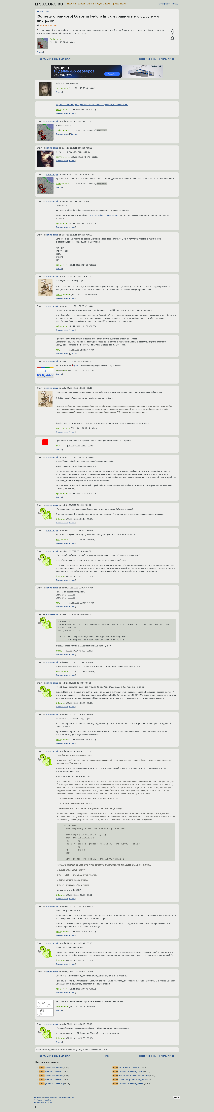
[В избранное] (172, 31)
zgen (58, 88)
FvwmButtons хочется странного (134, 1075)
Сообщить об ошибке (42, 1100)
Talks (48, 11)
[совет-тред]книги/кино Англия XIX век (157, 59)
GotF (58, 1006)
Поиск (123, 3)
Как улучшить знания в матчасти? (54, 59)
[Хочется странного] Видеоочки (133, 1079)
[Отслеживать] (172, 38)
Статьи (90, 3)
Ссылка (40, 52)
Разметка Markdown (66, 1097)
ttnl (57, 446)
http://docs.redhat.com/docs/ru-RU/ (103, 215)
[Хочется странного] (54, 1083)
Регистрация (163, 3)
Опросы (107, 3)
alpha (58, 110)
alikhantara (61, 370)
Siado (52, 39)
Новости (71, 3)
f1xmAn (59, 157)
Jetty (58, 350)
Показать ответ (62, 113)
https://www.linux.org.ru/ (43, 1102)
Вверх (176, 1097)
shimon (59, 295)
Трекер (115, 3)
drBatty (59, 519)
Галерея (81, 3)
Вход (175, 3)
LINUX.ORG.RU (49, 4)
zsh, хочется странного (129, 1067)
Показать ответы (62, 134)
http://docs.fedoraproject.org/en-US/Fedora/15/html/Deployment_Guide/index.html (92, 105)
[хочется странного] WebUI (131, 1071)
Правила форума (50, 1097)
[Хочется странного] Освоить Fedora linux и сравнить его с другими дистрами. (98, 18)
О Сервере (38, 1097)
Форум (98, 3)
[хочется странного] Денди (131, 1083)
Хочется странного (54, 1067)
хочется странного (48, 25)
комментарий (52, 121)
